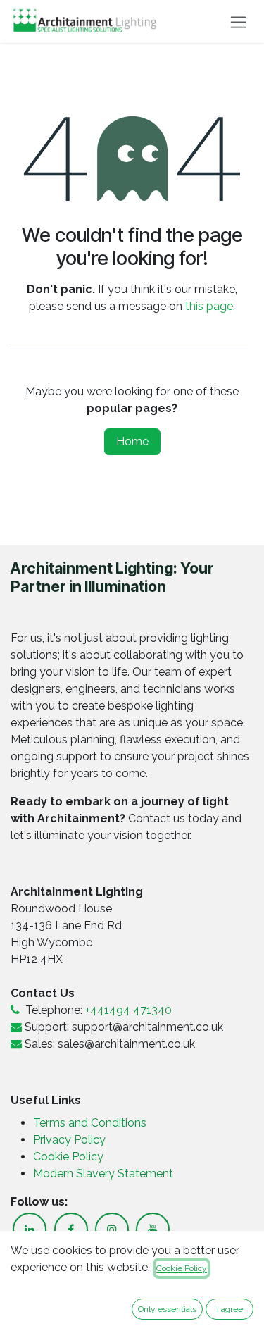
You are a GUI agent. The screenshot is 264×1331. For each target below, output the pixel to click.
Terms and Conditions (89, 1122)
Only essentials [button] (167, 1309)
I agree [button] (230, 1309)
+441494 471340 (128, 1010)
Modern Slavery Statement (103, 1173)
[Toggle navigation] (238, 21)
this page (209, 306)
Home (132, 441)
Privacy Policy (70, 1139)
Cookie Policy (68, 1156)
